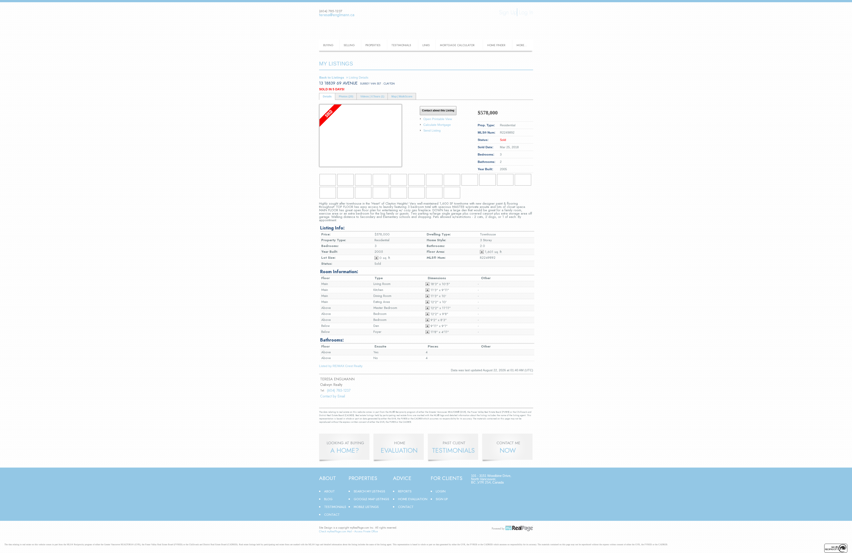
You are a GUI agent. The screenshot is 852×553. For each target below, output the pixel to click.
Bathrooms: (332, 340)
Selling (349, 45)
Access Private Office (366, 531)
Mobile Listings (366, 506)
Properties (373, 45)
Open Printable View (437, 119)
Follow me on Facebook (322, 22)
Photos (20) (346, 96)
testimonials (453, 450)
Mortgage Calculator (457, 45)
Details (327, 96)
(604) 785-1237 (339, 390)
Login (441, 491)
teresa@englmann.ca (336, 15)
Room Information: (339, 272)
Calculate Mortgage (437, 124)
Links (426, 45)
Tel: (322, 390)
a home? (344, 450)
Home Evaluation (412, 499)
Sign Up (508, 12)
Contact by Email (332, 396)
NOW (508, 450)
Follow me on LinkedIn (331, 22)
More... (522, 45)
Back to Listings (331, 77)
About (329, 491)
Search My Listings (369, 491)
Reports (405, 491)
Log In (526, 12)
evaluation (399, 450)
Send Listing (432, 130)
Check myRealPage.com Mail (335, 531)
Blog (328, 499)
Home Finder (496, 45)
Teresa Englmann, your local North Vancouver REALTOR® (426, 21)
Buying (328, 45)
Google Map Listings (371, 499)
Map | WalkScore (401, 96)
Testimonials (401, 45)
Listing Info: (332, 228)
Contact (332, 514)
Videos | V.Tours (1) (372, 96)
